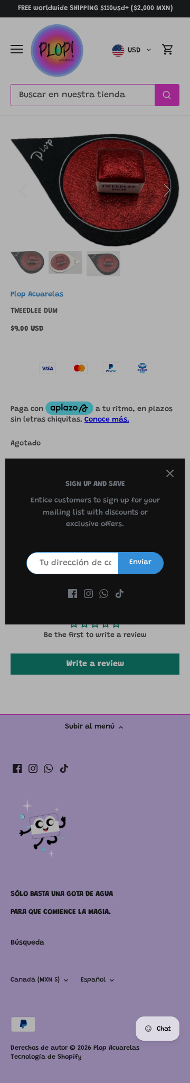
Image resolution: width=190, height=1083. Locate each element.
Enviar (140, 562)
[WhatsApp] (103, 594)
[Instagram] (88, 594)
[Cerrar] (170, 473)
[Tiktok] (119, 594)
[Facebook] (72, 594)
